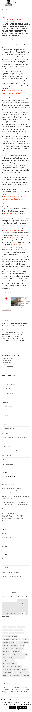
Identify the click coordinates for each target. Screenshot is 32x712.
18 (3, 610)
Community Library (8, 639)
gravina (13, 654)
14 (15, 607)
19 (7, 610)
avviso (11, 633)
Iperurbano (25, 242)
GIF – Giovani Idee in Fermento (13, 230)
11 (3, 607)
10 (26, 603)
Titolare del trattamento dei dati (11, 576)
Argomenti (5, 380)
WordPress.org (6, 546)
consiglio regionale (22, 642)
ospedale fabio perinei (9, 666)
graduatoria (6, 654)
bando (17, 633)
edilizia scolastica (8, 648)
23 (22, 610)
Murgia (12, 660)
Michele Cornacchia (20, 235)
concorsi (25, 639)
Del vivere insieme (7, 509)
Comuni (18, 639)
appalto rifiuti (19, 630)
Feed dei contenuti (7, 537)
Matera (10, 657)
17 (26, 607)
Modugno (5, 660)
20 (11, 610)
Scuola (26, 672)
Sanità (20, 672)
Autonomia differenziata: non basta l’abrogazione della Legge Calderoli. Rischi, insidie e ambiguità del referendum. (14, 490)
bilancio (14, 636)
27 (11, 613)
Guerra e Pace (7, 406)
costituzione (14, 645)
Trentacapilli (25, 675)
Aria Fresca (5, 433)
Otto (3, 459)
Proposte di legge (8, 358)
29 (19, 613)
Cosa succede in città (9, 397)
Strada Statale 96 (15, 675)
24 (26, 610)
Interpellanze (7, 362)
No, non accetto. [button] (22, 707)
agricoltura (20, 627)
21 (15, 610)
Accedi (4, 533)
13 (11, 607)
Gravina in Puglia (22, 654)
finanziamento (17, 651)
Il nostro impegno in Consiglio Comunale (15, 437)
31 (26, 613)
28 (15, 613)
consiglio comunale (8, 642)
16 (22, 607)
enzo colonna (19, 648)
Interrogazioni (7, 360)
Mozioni (5, 364)
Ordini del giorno (8, 366)
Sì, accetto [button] (12, 707)
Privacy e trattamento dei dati (11, 572)
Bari (22, 633)
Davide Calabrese (16, 237)
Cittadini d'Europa (8, 389)
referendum (16, 669)
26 (7, 613)
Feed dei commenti (7, 542)
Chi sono (4, 559)
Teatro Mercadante (8, 428)
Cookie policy (6, 567)
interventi (10, 19)
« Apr (3, 616)
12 (7, 607)
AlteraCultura (7, 240)
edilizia (22, 645)
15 (18, 607)
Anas (11, 630)
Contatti (4, 563)
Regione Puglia (15, 21)
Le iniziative (6, 442)
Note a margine (6, 455)
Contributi (5, 645)
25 (3, 613)
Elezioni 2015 (6, 446)
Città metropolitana (9, 384)
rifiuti (14, 672)
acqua (4, 627)
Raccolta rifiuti (7, 669)
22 (18, 610)
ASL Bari (5, 633)
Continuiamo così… (8, 393)
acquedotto (11, 627)
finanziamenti (6, 651)
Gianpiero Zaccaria (9, 213)
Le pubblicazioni (8, 464)
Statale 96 (5, 675)
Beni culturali (6, 636)
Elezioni (5, 402)
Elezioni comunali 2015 (10, 451)
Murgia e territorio (8, 420)
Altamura (5, 630)
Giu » (7, 616)
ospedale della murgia (9, 663)
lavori (4, 657)
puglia (19, 666)
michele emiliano (19, 657)
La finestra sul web (8, 415)
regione (24, 669)
